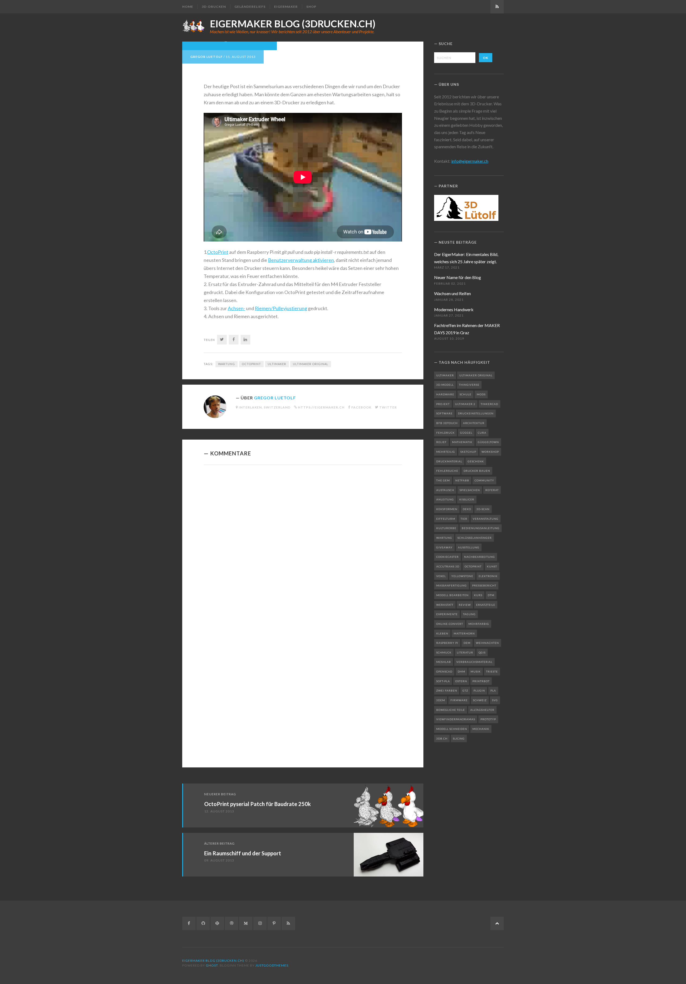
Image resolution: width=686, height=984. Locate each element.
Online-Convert (449, 623)
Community (484, 480)
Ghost (212, 965)
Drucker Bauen (477, 470)
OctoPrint (217, 252)
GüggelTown (488, 442)
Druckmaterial (449, 461)
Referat (492, 490)
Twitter (388, 407)
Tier (464, 518)
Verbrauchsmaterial (474, 661)
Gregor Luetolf (206, 57)
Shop (311, 7)
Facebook (361, 407)
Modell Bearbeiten (452, 595)
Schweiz (480, 700)
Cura (482, 432)
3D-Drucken (214, 7)
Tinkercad (489, 404)
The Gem (443, 480)
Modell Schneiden (451, 728)
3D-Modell (445, 384)
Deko (467, 509)
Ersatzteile (485, 604)
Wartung (226, 364)
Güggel (466, 432)
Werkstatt (444, 604)
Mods (481, 394)
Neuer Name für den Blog (457, 277)
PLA (493, 690)
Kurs (478, 595)
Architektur (473, 423)
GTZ (465, 690)
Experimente (447, 614)
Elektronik (488, 576)
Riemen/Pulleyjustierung (281, 308)
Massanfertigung (451, 585)
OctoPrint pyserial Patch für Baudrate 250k (257, 804)
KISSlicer (466, 499)
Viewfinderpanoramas (455, 719)
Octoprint (251, 364)
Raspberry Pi (447, 642)
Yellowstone (462, 576)
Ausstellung (468, 547)
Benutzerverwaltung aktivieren (301, 260)
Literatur (465, 652)
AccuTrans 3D (447, 566)
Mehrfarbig (478, 623)
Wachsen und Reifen (452, 293)
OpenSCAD (444, 671)
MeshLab (443, 661)
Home (187, 7)
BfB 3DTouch (447, 423)
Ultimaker (277, 364)
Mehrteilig (445, 451)
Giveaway (444, 547)
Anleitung (445, 499)
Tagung (469, 614)
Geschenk (476, 461)
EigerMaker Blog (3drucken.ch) (292, 23)
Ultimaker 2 (465, 404)
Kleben (442, 633)
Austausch (445, 490)
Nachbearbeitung (479, 556)
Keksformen (446, 509)
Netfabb (462, 480)
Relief (441, 442)
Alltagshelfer (482, 709)
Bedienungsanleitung (480, 528)
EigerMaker (286, 7)
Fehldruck (445, 432)
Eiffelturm (445, 518)
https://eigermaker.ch (321, 407)
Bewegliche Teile (450, 709)
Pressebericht (484, 585)
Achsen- (236, 308)
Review (465, 604)
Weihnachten (487, 642)
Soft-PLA (443, 681)
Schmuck (444, 652)
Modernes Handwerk (454, 309)
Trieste (492, 671)
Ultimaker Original (310, 364)
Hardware (445, 394)
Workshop (490, 451)
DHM (461, 671)
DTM (491, 595)
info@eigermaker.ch (469, 161)
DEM (467, 642)
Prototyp (488, 719)
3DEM (440, 700)
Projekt (443, 404)
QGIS (482, 652)
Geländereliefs (250, 7)
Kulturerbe (446, 528)
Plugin (479, 690)
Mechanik (480, 728)
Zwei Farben (446, 690)
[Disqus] (303, 543)
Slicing (459, 738)
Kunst (492, 566)
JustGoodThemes (271, 965)
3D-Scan (483, 509)
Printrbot (481, 681)
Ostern (461, 681)
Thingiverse (469, 384)
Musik (476, 671)
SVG (495, 700)
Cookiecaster (447, 556)
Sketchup (468, 451)
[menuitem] (189, 6)
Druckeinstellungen (476, 413)
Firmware (459, 700)
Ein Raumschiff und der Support (242, 853)
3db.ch (442, 738)
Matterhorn (464, 633)
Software (444, 413)
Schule (465, 394)
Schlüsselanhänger (474, 537)
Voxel (441, 576)
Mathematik (462, 442)
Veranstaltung (485, 518)
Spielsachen (470, 490)
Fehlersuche (447, 470)
